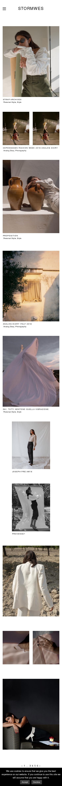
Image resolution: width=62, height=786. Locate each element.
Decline (36, 782)
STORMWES (31, 8)
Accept (25, 782)
